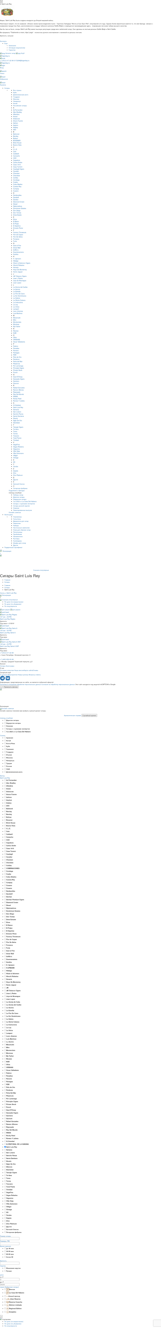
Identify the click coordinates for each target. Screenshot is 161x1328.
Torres (15, 433)
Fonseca (16, 239)
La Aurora (16, 289)
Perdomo (16, 359)
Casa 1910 (17, 164)
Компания (12, 45)
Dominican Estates (19, 208)
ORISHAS (16, 339)
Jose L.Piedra (18, 278)
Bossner (9, 820)
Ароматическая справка (73, 715)
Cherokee (16, 175)
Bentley (15, 136)
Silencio (9, 1167)
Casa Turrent (17, 167)
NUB (14, 333)
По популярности (10, 606)
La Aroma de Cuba (13, 1002)
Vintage (15, 458)
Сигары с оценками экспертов (24, 503)
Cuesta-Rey (17, 186)
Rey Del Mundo (18, 394)
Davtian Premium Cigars (15, 899)
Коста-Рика (10, 743)
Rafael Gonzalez (19, 388)
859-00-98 (7, 659)
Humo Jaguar (18, 272)
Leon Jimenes (18, 311)
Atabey (15, 127)
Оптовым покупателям (17, 48)
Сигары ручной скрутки (21, 506)
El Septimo (17, 226)
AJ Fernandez (11, 780)
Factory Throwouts (19, 232)
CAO (14, 158)
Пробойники (17, 534)
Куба (15, 92)
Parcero (16, 350)
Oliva (15, 337)
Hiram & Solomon (12, 973)
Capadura (16, 160)
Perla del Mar (17, 361)
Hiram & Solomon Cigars (21, 263)
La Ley (15, 304)
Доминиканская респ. (21, 94)
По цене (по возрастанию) (13, 602)
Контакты (3, 41)
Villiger (15, 455)
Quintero (16, 381)
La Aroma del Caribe (20, 287)
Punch (15, 372)
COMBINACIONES (12, 868)
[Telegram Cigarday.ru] (2, 680)
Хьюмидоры (17, 541)
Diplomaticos (17, 206)
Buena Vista (17, 145)
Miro (14, 320)
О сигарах (3, 675)
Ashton (15, 123)
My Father (16, 326)
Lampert (16, 309)
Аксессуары (8, 514)
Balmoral (16, 134)
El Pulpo (16, 224)
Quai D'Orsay (17, 377)
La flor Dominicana (19, 296)
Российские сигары (20, 105)
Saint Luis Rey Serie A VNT (9, 646)
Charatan (16, 173)
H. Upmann (17, 259)
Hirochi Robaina (18, 265)
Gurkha (15, 254)
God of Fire (17, 245)
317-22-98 (7, 60)
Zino (14, 473)
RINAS (15, 396)
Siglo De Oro (17, 420)
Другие (15, 479)
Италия (9, 755)
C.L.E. (15, 149)
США (8, 769)
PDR (14, 355)
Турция (9, 763)
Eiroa (15, 219)
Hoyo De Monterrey (20, 269)
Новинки (16, 508)
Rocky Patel (17, 399)
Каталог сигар (10, 53)
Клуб (22, 53)
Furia (15, 241)
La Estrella (16, 291)
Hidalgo (15, 261)
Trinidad (16, 440)
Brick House (17, 143)
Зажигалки (17, 523)
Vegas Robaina (18, 447)
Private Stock (17, 370)
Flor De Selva (18, 237)
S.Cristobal (17, 405)
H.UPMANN (10, 968)
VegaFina (16, 444)
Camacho (16, 156)
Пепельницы (17, 532)
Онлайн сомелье (15, 512)
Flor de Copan (18, 234)
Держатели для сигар (20, 521)
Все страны (17, 90)
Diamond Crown (18, 202)
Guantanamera (18, 252)
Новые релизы (23, 675)
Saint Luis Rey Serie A (7, 633)
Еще (6, 43)
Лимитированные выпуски (22, 510)
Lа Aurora (10, 1042)
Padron (15, 346)
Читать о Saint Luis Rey (8, 593)
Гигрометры (17, 517)
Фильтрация (5, 552)
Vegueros (16, 449)
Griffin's (15, 250)
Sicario (15, 418)
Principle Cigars (18, 368)
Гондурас (16, 97)
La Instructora (18, 302)
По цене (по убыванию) (12, 604)
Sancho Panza (18, 414)
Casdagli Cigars (18, 169)
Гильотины (17, 519)
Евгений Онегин (19, 484)
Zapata (15, 471)
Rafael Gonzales (12, 1121)
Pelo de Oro (17, 357)
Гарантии (12, 50)
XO (14, 462)
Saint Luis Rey (18, 407)
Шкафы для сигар (19, 543)
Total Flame (17, 438)
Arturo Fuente (18, 121)
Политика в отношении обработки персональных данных (20, 684)
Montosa (16, 324)
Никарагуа (17, 101)
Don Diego (16, 210)
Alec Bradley (17, 112)
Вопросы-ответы (35, 675)
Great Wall (16, 248)
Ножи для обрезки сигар (22, 530)
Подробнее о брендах (17, 490)
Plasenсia (16, 364)
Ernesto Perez (18, 228)
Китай (15, 103)
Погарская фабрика (20, 488)
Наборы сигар (18, 495)
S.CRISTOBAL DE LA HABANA (17, 1144)
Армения (9, 738)
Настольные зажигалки (21, 528)
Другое (15, 545)
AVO (14, 129)
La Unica (16, 307)
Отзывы (35, 670)
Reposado (16, 392)
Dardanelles (17, 195)
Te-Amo (16, 429)
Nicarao (16, 331)
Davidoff (16, 197)
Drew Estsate (11, 919)
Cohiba (15, 178)
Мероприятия (13, 675)
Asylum (15, 125)
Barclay (9, 811)
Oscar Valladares (19, 342)
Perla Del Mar (11, 1093)
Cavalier (16, 171)
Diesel (15, 204)
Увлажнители (18, 536)
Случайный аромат (89, 715)
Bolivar (15, 138)
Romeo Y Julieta (19, 401)
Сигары (7, 88)
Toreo (15, 431)
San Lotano (17, 412)
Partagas (16, 353)
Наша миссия (19, 670)
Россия (9, 766)
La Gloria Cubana (19, 300)
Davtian (15, 199)
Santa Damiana (18, 416)
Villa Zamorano (18, 453)
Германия (10, 749)
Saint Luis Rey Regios (7, 619)
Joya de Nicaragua (19, 280)
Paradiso (16, 348)
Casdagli (9, 854)
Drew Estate (17, 215)
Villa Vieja (16, 451)
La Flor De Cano (19, 294)
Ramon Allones (18, 390)
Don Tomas (17, 213)
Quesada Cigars (18, 379)
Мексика (16, 99)
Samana (16, 409)
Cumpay (16, 189)
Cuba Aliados (17, 184)
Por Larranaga (18, 366)
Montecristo (17, 322)
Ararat (15, 116)
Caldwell (16, 154)
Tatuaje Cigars (18, 427)
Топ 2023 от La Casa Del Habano (25, 501)
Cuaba (15, 182)
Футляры (16, 538)
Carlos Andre (17, 162)
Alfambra (16, 114)
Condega (16, 180)
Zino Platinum (18, 475)
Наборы (16, 525)
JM (7, 988)
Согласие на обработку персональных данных (58, 684)
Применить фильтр (11, 687)
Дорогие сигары (19, 497)
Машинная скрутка (13, 1268)
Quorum (16, 383)
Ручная (9, 1271)
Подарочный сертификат (13, 547)
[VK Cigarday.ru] (7, 680)
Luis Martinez (17, 313)
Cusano (16, 191)
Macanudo (16, 318)
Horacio (16, 267)
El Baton (16, 221)
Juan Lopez (17, 283)
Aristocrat (16, 119)
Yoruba (15, 466)
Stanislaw (16, 423)
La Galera (16, 298)
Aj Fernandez (17, 110)
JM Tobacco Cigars (20, 276)
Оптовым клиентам (7, 670)
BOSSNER (16, 140)
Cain (14, 151)
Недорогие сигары (19, 499)
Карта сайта (28, 670)
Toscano (16, 436)
